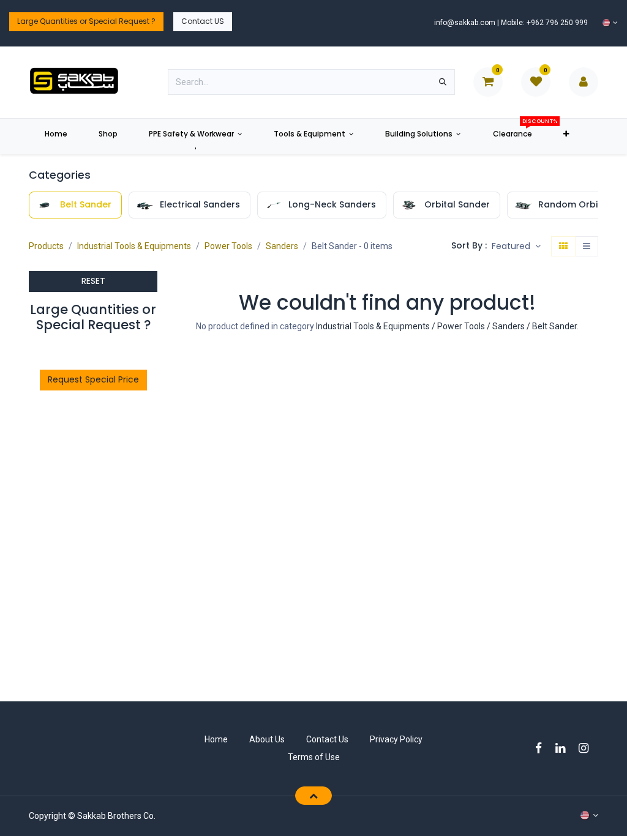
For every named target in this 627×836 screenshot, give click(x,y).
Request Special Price (93, 379)
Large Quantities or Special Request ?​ (86, 21)
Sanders (282, 246)
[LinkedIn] (564, 748)
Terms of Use (314, 757)
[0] (488, 81)
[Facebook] (542, 748)
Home (216, 739)
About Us (267, 739)
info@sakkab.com (464, 22)
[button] (516, 246)
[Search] (442, 82)
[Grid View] (563, 246)
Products (46, 246)
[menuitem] (56, 136)
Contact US (202, 21)
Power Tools (228, 246)
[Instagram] (587, 748)
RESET (93, 281)
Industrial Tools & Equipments (134, 246)
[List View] (586, 246)
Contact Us (327, 739)
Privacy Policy (396, 739)
